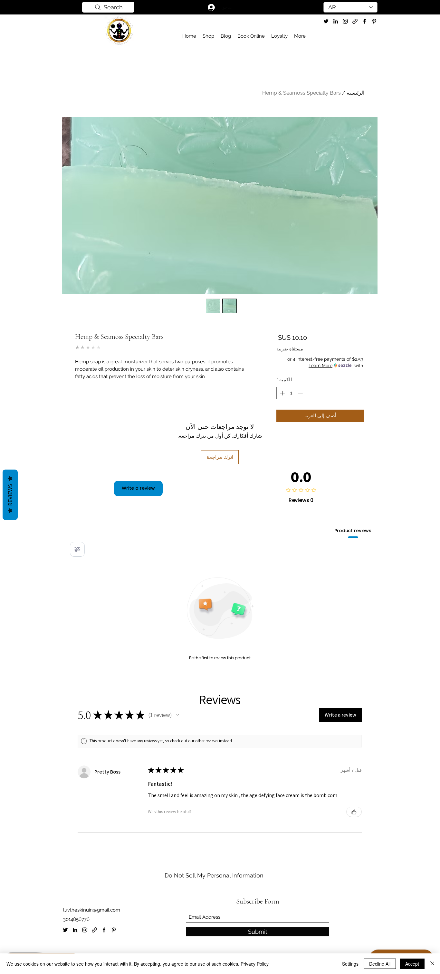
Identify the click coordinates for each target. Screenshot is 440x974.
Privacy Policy (255, 963)
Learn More (320, 365)
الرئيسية (355, 93)
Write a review (138, 488)
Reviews (10, 495)
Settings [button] (350, 963)
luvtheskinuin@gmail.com (91, 910)
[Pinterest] (113, 930)
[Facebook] (104, 930)
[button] (178, 715)
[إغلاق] (432, 964)
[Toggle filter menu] (77, 549)
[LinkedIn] (335, 21)
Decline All (379, 963)
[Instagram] (84, 930)
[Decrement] (301, 393)
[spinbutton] (291, 393)
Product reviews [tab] (352, 530)
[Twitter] (326, 21)
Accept (412, 963)
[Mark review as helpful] (354, 812)
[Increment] (281, 393)
